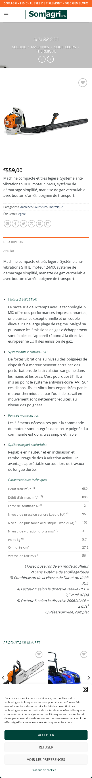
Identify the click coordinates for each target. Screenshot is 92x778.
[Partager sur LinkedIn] (47, 223)
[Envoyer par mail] (31, 223)
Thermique (46, 51)
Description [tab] (13, 242)
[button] (85, 689)
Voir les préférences (46, 759)
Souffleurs (65, 47)
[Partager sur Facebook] (15, 223)
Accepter (46, 735)
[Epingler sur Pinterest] (39, 223)
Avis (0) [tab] (8, 250)
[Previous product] (50, 59)
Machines (40, 47)
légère (22, 214)
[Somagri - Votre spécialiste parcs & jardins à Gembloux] (46, 14)
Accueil (19, 47)
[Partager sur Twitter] (23, 223)
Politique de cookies (43, 770)
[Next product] (41, 59)
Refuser (46, 747)
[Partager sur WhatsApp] (7, 223)
